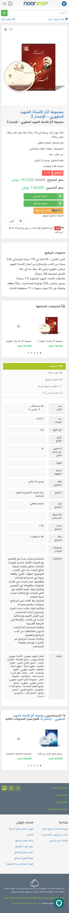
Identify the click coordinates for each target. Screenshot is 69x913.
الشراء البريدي (40, 196)
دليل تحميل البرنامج (24, 852)
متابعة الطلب (62, 795)
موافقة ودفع (62, 802)
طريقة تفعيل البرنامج (23, 858)
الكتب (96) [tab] (53, 373)
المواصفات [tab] (54, 366)
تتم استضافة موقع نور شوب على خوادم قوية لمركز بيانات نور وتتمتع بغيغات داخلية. (34, 897)
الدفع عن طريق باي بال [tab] (48, 386)
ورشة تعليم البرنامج (24, 841)
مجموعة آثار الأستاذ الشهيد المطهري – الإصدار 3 (39, 717)
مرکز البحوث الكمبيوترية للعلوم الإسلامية (26, 903)
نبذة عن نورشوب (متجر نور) (55, 835)
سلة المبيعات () (56, 20)
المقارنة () (7, 20)
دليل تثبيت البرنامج (24, 847)
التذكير (30, 835)
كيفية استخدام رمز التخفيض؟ (19, 864)
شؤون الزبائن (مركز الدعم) (21, 829)
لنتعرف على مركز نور (59, 841)
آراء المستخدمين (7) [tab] (52, 393)
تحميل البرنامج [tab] (52, 380)
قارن (12, 221)
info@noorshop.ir (58, 809)
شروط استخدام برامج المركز (55, 829)
